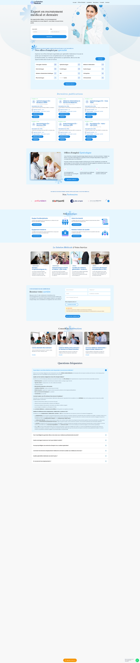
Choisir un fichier (71, 304)
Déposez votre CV (71, 179)
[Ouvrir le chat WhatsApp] (137, 660)
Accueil (74, 2)
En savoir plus (36, 224)
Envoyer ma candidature (72, 316)
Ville (51, 29)
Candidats (89, 2)
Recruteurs (95, 2)
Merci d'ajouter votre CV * (71, 301)
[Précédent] (31, 201)
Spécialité (34, 29)
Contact (107, 2)
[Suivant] (108, 201)
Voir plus (100, 59)
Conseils (102, 2)
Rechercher (49, 36)
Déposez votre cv (70, 84)
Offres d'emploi (81, 2)
